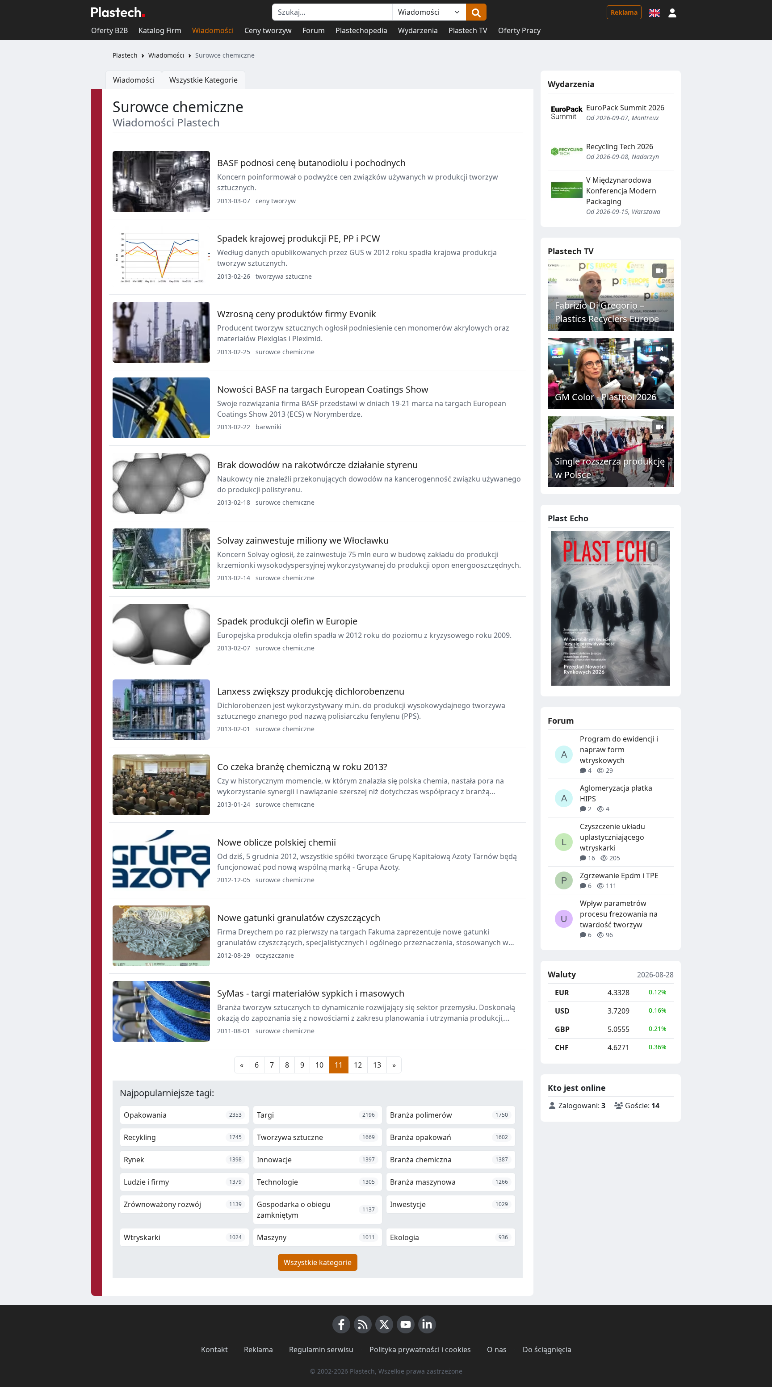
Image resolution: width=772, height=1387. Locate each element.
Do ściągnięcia (547, 1349)
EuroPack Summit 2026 (625, 108)
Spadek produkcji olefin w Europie (287, 621)
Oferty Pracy (519, 30)
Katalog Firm (159, 30)
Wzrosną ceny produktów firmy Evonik (296, 314)
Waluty (562, 975)
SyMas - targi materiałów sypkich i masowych (310, 993)
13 (377, 1065)
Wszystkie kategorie (318, 1262)
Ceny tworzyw (268, 30)
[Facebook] (341, 1324)
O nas (497, 1349)
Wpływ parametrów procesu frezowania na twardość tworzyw (619, 914)
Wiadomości (213, 30)
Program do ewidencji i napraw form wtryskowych (619, 749)
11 (339, 1065)
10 (319, 1065)
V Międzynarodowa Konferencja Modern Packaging (621, 190)
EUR (562, 992)
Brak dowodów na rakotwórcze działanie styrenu (317, 465)
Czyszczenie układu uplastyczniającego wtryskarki (612, 837)
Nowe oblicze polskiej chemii (276, 842)
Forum (313, 30)
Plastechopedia (361, 30)
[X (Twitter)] (384, 1324)
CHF (562, 1047)
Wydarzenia (418, 30)
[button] (672, 12)
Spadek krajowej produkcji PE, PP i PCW (298, 238)
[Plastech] (118, 12)
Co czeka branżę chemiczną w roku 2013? (302, 767)
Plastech (125, 55)
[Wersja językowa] (654, 12)
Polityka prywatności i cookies (420, 1349)
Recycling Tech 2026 (619, 146)
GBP (562, 1029)
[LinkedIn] (427, 1324)
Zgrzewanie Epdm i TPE (619, 875)
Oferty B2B (109, 30)
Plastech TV (468, 30)
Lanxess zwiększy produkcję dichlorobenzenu (310, 691)
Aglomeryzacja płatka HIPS (616, 793)
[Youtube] (406, 1324)
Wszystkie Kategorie (203, 80)
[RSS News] (363, 1324)
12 (358, 1065)
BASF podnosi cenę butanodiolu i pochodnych (311, 163)
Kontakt (214, 1349)
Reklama (624, 12)
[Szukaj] (476, 12)
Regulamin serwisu (321, 1349)
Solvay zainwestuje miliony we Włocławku (303, 540)
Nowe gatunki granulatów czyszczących (298, 918)
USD (562, 1011)
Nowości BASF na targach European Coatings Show (322, 389)
